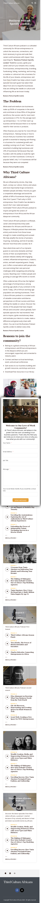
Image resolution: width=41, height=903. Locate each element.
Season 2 (19, 673)
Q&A (19, 551)
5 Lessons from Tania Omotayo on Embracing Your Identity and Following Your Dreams (22, 570)
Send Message (20, 500)
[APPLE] (5, 873)
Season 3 (19, 738)
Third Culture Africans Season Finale (22, 636)
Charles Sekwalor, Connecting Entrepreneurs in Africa (22, 653)
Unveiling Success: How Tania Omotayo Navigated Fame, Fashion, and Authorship (22, 779)
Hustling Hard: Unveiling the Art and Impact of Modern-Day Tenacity (22, 507)
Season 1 (19, 612)
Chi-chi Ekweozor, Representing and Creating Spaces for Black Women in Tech (21, 708)
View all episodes (10, 538)
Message (6, 469)
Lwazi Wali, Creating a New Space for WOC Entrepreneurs (22, 718)
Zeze (9, 80)
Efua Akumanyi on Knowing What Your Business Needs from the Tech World (21, 698)
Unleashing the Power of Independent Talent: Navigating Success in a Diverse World (20, 529)
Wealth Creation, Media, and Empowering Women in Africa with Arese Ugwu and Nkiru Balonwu (22, 757)
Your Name (15, 868)
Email (14, 877)
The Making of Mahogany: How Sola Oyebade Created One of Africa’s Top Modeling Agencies (22, 582)
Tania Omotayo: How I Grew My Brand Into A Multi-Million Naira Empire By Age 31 (22, 592)
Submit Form (25, 896)
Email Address (7, 452)
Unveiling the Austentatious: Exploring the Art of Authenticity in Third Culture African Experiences (22, 518)
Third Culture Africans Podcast (20, 799)
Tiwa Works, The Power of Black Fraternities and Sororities (21, 645)
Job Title (5, 460)
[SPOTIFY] (10, 873)
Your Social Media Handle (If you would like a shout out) (19, 490)
